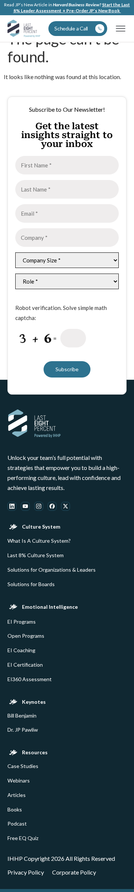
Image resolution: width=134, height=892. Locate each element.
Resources (35, 752)
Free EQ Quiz (22, 838)
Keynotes (34, 702)
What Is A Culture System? (39, 541)
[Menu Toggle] (121, 29)
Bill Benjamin (21, 716)
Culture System (41, 526)
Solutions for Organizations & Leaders (51, 570)
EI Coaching (21, 650)
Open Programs (25, 636)
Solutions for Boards (31, 584)
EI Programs (21, 622)
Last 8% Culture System (35, 555)
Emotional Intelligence (50, 607)
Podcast (17, 824)
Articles (16, 795)
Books (14, 810)
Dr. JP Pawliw (22, 730)
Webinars (18, 781)
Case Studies (22, 766)
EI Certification (25, 665)
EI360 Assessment (29, 679)
